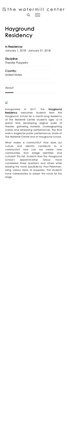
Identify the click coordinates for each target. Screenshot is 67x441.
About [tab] (9, 87)
